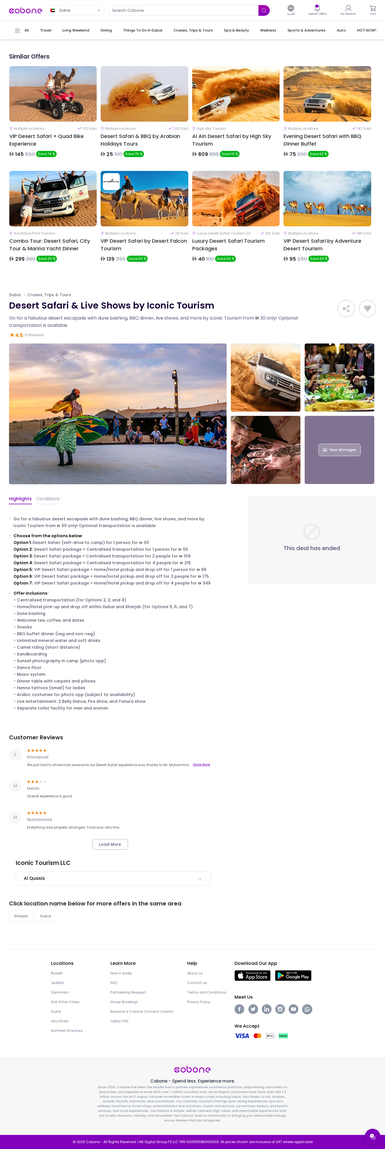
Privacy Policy (198, 1001)
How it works (121, 973)
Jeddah (57, 982)
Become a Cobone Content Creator (142, 1011)
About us (195, 973)
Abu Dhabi (60, 1021)
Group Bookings (124, 1001)
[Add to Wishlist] (367, 308)
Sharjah (21, 916)
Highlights (20, 499)
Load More (110, 844)
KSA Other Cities (65, 1001)
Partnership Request (128, 992)
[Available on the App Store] (252, 975)
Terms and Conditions (206, 992)
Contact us (197, 982)
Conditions (48, 499)
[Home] (25, 10)
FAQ (113, 982)
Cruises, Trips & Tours (49, 295)
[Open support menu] (372, 1136)
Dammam (60, 992)
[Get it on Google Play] (293, 975)
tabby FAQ (119, 1021)
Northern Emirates (67, 1030)
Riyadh (57, 973)
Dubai (15, 295)
